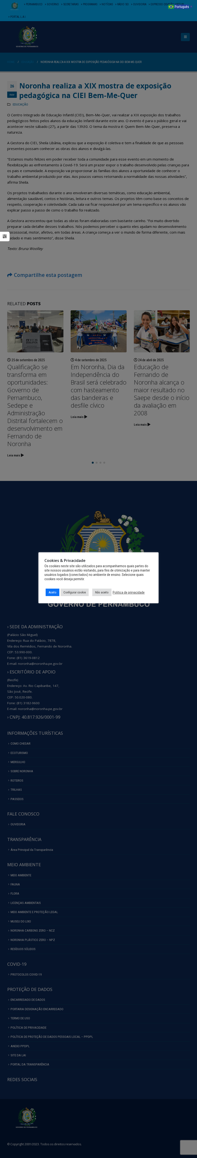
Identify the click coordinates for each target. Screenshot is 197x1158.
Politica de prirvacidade (129, 592)
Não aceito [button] (102, 592)
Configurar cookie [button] (74, 592)
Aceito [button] (52, 592)
